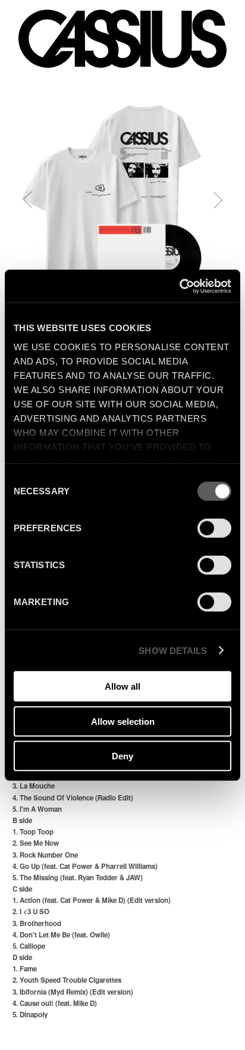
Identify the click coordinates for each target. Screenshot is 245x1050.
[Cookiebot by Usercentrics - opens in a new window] (179, 286)
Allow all (122, 686)
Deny (122, 756)
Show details (173, 650)
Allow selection (123, 721)
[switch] (214, 528)
